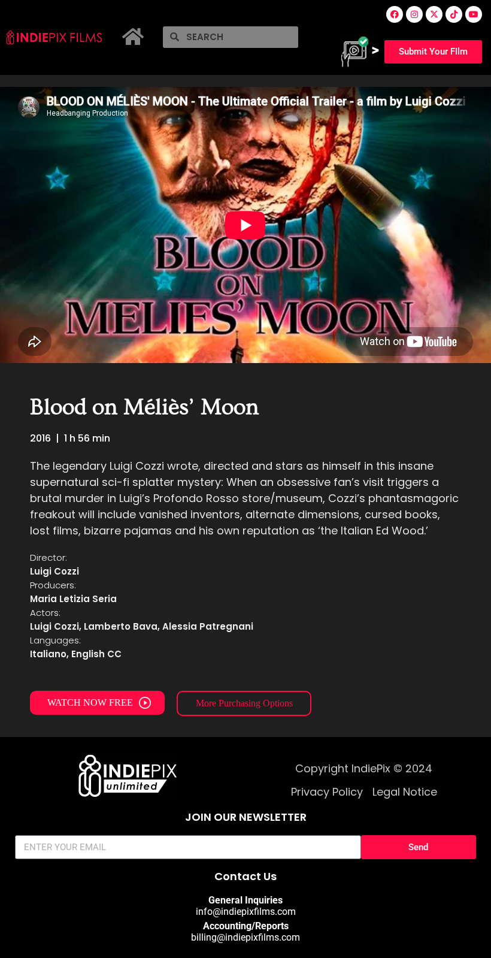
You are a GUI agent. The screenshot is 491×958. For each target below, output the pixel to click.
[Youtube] (473, 14)
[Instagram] (414, 14)
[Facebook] (394, 14)
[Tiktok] (453, 14)
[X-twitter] (434, 14)
